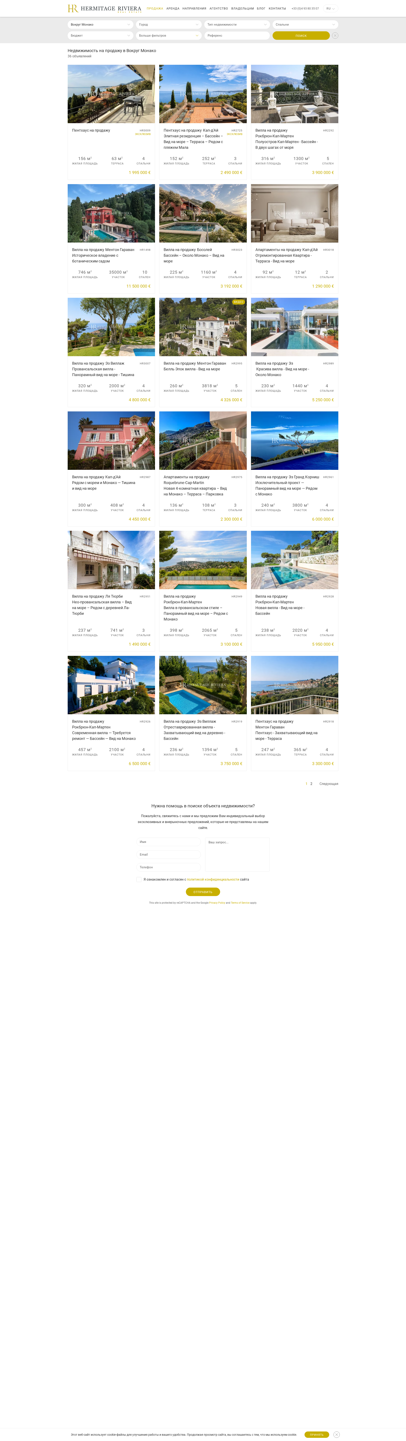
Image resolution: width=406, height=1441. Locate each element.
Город (143, 24)
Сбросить (335, 35)
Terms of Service (240, 902)
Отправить (203, 892)
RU (328, 8)
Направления (194, 8)
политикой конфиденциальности (213, 879)
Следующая (329, 784)
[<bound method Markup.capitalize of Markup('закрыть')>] (336, 1434)
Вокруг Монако (82, 24)
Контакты (277, 8)
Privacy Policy (217, 902)
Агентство (219, 8)
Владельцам (242, 8)
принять (317, 1434)
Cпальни (282, 24)
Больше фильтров (152, 35)
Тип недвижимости (222, 24)
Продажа (155, 8)
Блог (261, 8)
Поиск (301, 35)
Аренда (173, 8)
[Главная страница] (104, 9)
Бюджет (77, 35)
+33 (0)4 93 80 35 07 (305, 8)
